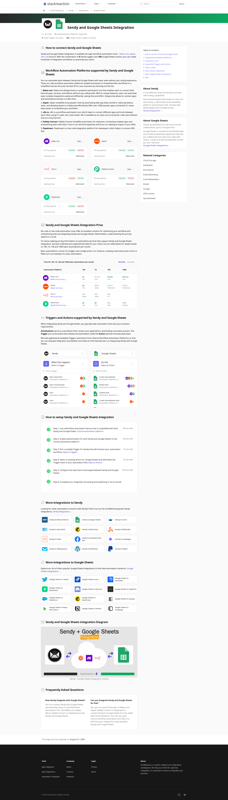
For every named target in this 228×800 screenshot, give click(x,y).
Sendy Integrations (62, 511)
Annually (130, 262)
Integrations (84, 10)
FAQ (146, 77)
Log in (182, 4)
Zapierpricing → (57, 288)
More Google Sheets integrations (158, 74)
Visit (80, 141)
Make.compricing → (58, 279)
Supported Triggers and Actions (158, 64)
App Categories (48, 767)
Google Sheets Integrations (156, 145)
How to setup (150, 67)
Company (111, 3)
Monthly (121, 262)
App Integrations (48, 772)
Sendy (71, 10)
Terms (93, 772)
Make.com (124, 54)
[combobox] (68, 353)
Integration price (152, 61)
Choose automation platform (90, 431)
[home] (44, 10)
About (68, 767)
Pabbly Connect (108, 169)
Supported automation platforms (158, 57)
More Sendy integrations (155, 71)
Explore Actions (95, 462)
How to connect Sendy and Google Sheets (161, 54)
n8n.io (43, 56)
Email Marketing (56, 10)
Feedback (70, 776)
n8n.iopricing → (57, 296)
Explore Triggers (70, 452)
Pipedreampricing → (58, 305)
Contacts (69, 772)
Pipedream (55, 197)
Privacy (94, 767)
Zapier (132, 54)
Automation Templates (51, 776)
